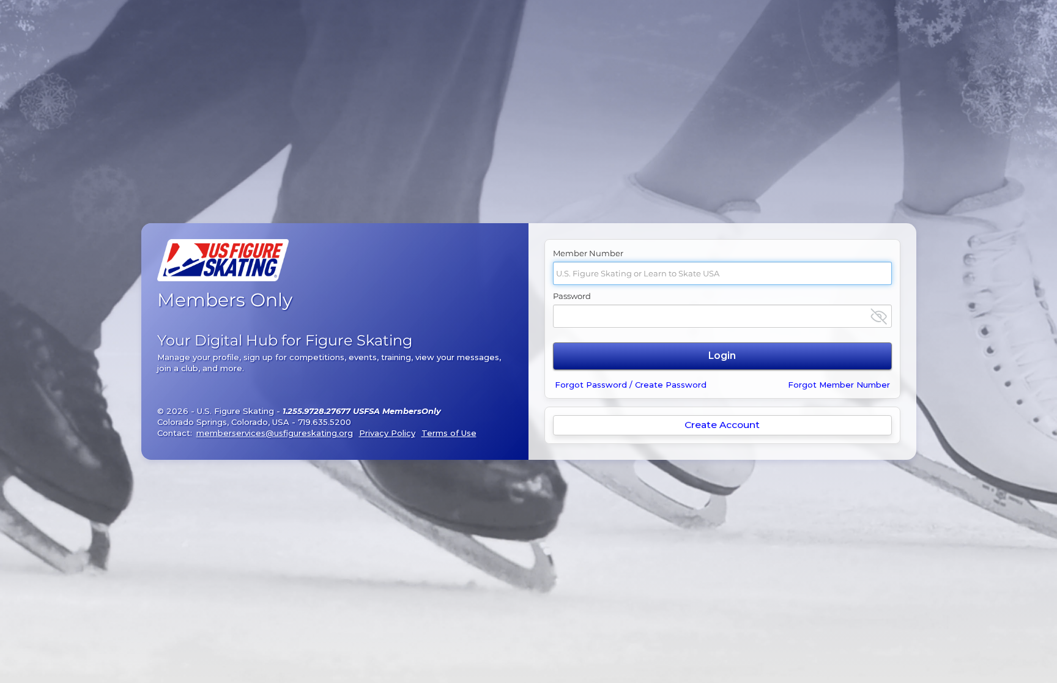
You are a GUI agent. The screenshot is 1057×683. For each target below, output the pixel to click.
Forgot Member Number (839, 384)
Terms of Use (449, 433)
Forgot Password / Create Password (631, 384)
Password (572, 296)
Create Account (722, 424)
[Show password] (878, 316)
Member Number (588, 253)
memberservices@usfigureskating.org (274, 433)
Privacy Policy (387, 433)
